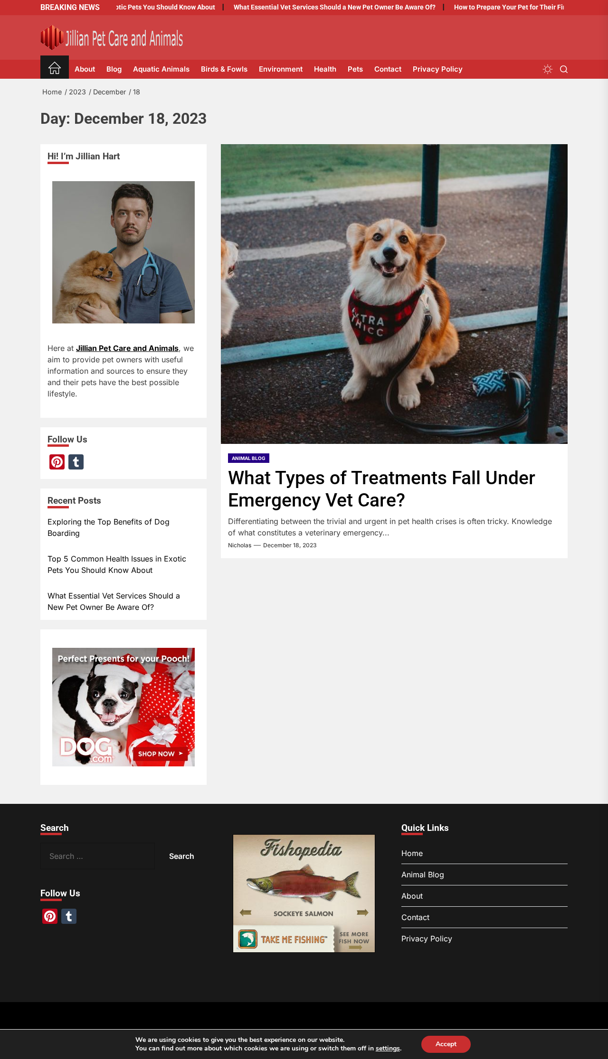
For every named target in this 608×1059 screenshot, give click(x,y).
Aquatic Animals (161, 69)
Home (412, 853)
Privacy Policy (438, 69)
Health (325, 69)
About (85, 69)
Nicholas (239, 545)
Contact (387, 69)
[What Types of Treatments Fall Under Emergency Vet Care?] (394, 294)
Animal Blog (249, 458)
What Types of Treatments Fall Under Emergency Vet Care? (381, 489)
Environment (281, 69)
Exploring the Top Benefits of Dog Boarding (109, 527)
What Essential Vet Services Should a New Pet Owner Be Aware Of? (310, 7)
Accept (446, 1044)
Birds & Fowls (224, 69)
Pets (355, 69)
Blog (114, 69)
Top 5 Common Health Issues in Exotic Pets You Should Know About (117, 564)
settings (388, 1048)
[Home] (54, 69)
